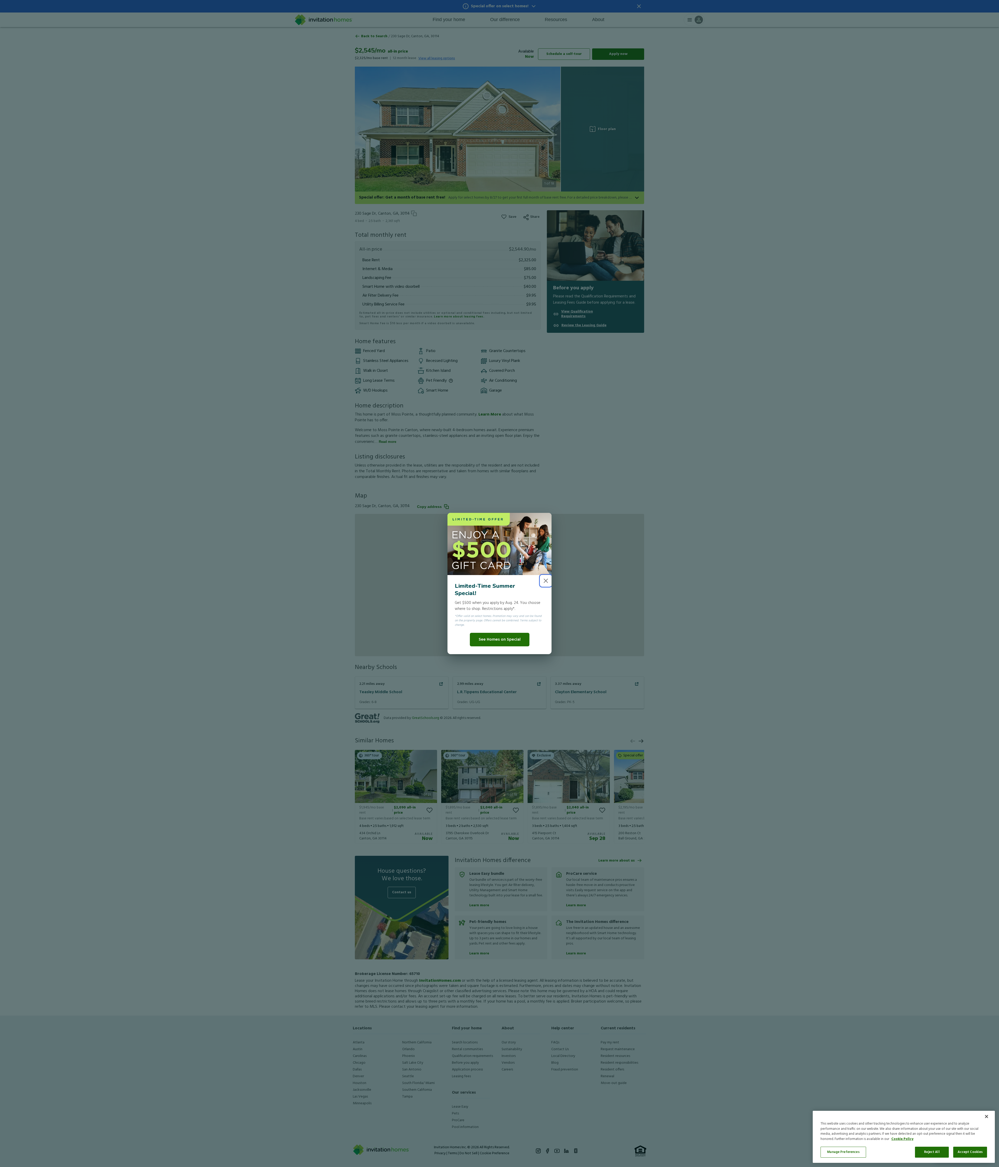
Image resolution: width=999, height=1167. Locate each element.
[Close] (986, 1116)
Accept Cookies (970, 1152)
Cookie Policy (902, 1139)
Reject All (931, 1152)
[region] (904, 1137)
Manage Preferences (843, 1152)
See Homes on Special (500, 639)
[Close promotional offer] (546, 580)
